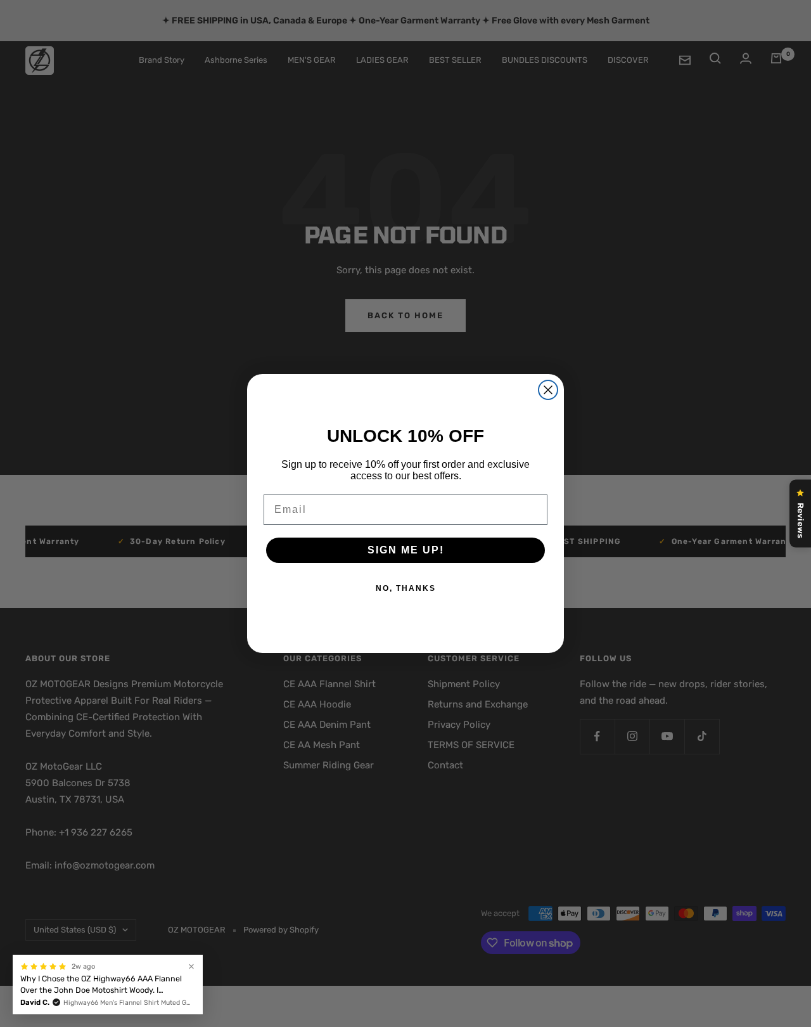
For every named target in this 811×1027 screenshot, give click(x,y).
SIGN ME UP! (405, 550)
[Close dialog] (548, 389)
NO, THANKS (406, 588)
